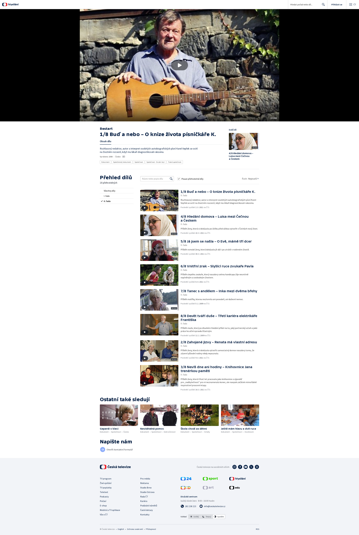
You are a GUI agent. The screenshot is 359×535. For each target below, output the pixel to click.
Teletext (104, 492)
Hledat (323, 4)
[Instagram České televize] (234, 467)
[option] (195, 517)
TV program (105, 478)
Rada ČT (144, 496)
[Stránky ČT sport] (210, 479)
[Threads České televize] (257, 467)
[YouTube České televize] (245, 467)
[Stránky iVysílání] (237, 479)
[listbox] (206, 516)
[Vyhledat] (171, 179)
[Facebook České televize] (240, 467)
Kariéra (143, 501)
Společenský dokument (122, 162)
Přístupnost (151, 529)
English (121, 529)
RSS (257, 529)
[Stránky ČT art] (208, 488)
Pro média (145, 478)
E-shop (103, 505)
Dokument (105, 162)
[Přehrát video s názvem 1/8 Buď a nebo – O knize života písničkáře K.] (179, 65)
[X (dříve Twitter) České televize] (251, 467)
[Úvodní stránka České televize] (115, 467)
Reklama (144, 483)
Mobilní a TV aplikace (110, 510)
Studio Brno (146, 487)
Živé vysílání (105, 483)
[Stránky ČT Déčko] (186, 488)
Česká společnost (174, 162)
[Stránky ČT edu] (234, 488)
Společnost (139, 162)
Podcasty (104, 496)
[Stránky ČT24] (186, 479)
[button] (179, 65)
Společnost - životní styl (155, 162)
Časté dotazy (146, 510)
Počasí (103, 501)
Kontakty (144, 514)
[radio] (117, 190)
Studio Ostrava (147, 492)
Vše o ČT (104, 514)
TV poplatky (105, 487)
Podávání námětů (148, 505)
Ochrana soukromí (135, 529)
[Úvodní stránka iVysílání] (13, 4)
